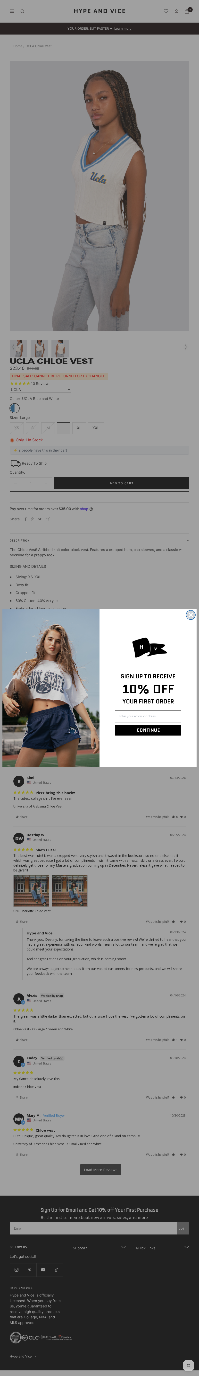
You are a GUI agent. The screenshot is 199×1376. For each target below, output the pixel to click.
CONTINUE (148, 730)
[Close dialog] (190, 615)
